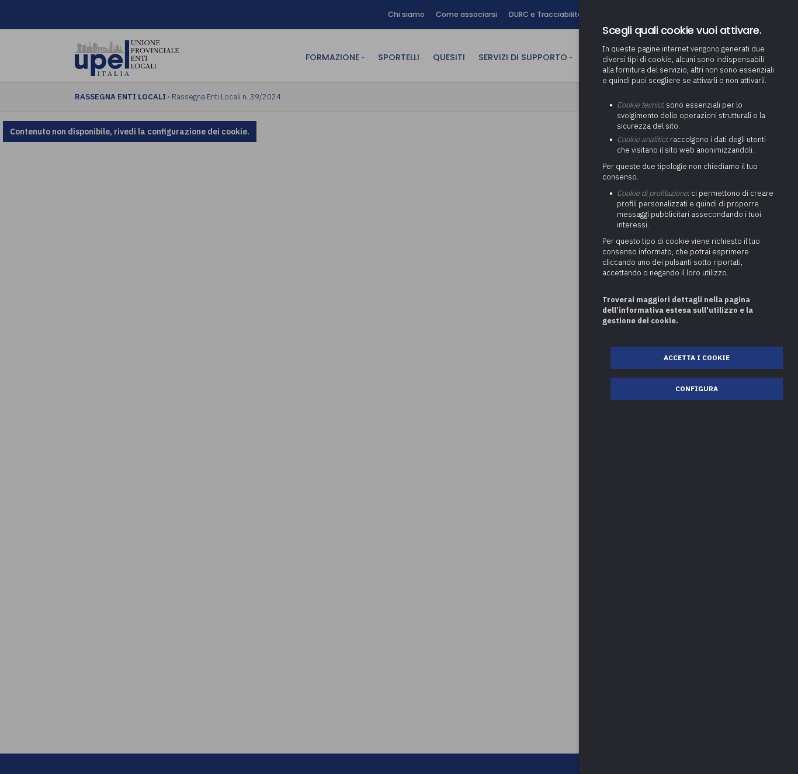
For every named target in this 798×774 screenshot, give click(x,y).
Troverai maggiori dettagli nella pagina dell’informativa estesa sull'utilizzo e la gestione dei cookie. (677, 310)
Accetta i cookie (697, 357)
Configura (696, 388)
